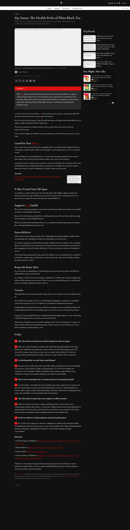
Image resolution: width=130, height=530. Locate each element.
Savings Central (77, 8)
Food (17, 485)
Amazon (65, 476)
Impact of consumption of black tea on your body (45, 447)
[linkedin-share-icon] (27, 82)
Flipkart (70, 476)
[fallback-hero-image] (89, 38)
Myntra (76, 476)
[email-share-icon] (30, 82)
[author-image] (16, 72)
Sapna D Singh (22, 72)
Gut (27, 205)
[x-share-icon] (19, 82)
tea (22, 94)
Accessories (66, 8)
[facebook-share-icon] (23, 82)
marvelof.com (20, 474)
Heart (35, 143)
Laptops (56, 8)
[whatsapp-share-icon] (16, 82)
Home (49, 8)
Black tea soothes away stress (36, 451)
